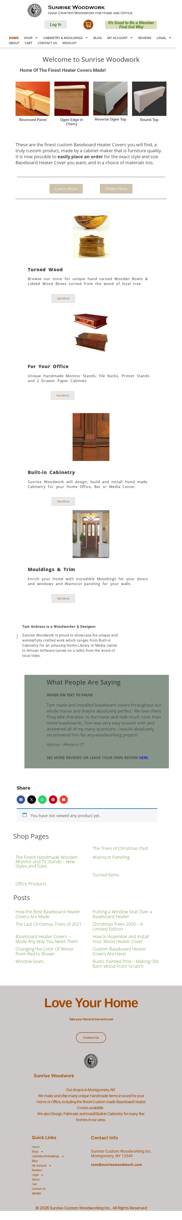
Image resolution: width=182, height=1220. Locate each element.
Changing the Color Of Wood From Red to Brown (44, 951)
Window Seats (30, 961)
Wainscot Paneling (111, 857)
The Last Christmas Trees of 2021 (48, 924)
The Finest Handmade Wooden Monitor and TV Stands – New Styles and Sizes (47, 861)
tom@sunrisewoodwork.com (116, 1164)
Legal (161, 38)
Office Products (31, 884)
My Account (117, 38)
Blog (97, 38)
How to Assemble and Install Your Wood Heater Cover (121, 938)
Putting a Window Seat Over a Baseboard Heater (122, 914)
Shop (28, 38)
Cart (28, 43)
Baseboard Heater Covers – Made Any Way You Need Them (47, 938)
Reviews (144, 38)
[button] (21, 799)
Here (143, 757)
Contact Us (47, 43)
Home (14, 38)
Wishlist (69, 43)
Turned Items (106, 875)
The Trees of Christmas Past (120, 848)
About (14, 43)
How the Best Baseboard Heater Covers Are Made (48, 914)
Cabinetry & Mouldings (63, 38)
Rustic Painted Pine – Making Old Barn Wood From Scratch (125, 963)
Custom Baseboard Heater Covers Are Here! (119, 951)
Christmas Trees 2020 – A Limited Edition (118, 926)
